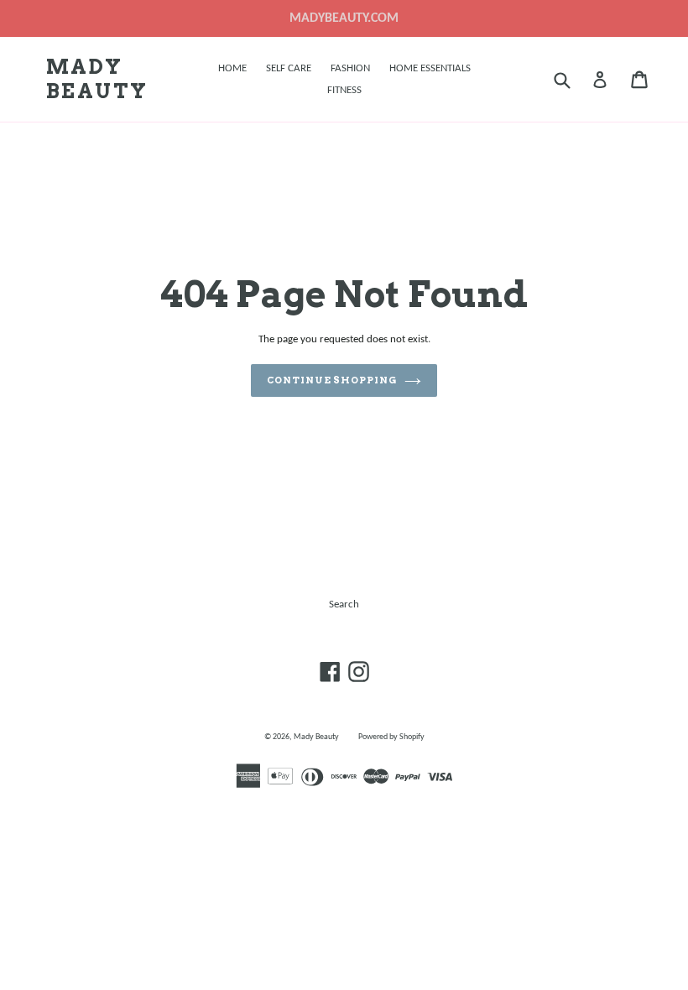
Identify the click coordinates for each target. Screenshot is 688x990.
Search (344, 604)
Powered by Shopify (391, 737)
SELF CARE (288, 68)
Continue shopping (332, 380)
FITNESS (344, 90)
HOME (232, 68)
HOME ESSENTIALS (430, 68)
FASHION (350, 68)
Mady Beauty (97, 79)
